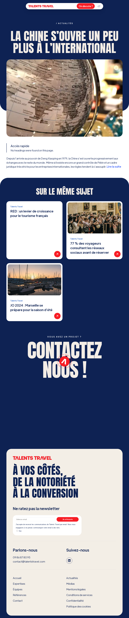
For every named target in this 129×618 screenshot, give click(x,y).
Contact (18, 600)
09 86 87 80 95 (21, 557)
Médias (70, 583)
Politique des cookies (78, 606)
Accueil (17, 578)
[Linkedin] (69, 561)
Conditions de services (79, 595)
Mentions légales (76, 589)
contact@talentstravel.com (29, 561)
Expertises (19, 583)
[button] (98, 6)
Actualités (72, 578)
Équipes (17, 589)
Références (19, 595)
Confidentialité (75, 600)
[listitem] (34, 230)
